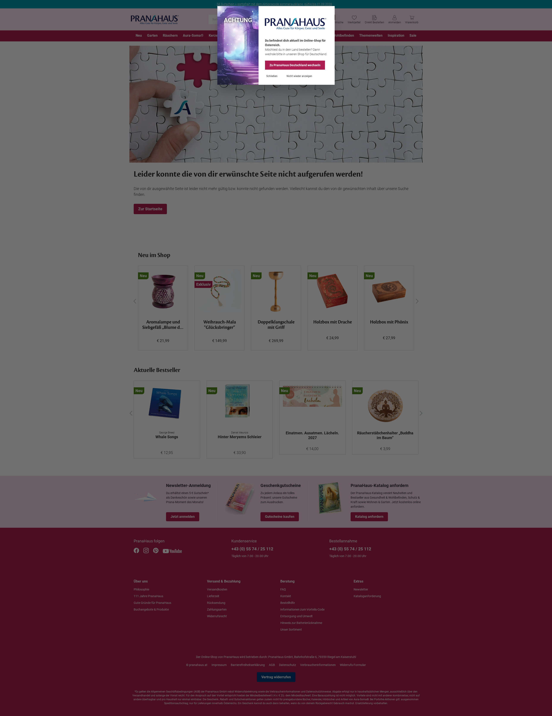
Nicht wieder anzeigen (299, 76)
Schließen (272, 76)
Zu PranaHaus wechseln (295, 65)
